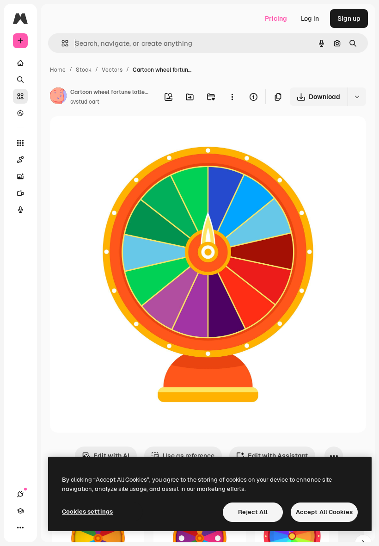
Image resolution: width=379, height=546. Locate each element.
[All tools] (20, 143)
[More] (20, 527)
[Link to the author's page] (58, 97)
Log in (310, 18)
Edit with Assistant (278, 456)
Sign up (349, 18)
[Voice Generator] (20, 209)
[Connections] (20, 494)
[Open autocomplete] (61, 43)
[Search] (20, 79)
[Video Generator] (20, 193)
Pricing (276, 18)
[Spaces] (20, 159)
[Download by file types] (357, 96)
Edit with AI (111, 456)
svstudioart (84, 101)
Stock (84, 70)
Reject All (253, 512)
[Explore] (20, 112)
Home (58, 70)
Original (109, 134)
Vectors (112, 70)
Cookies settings (87, 511)
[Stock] (20, 96)
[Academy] (20, 510)
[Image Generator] (20, 176)
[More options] (232, 96)
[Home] (20, 63)
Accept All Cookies (324, 512)
